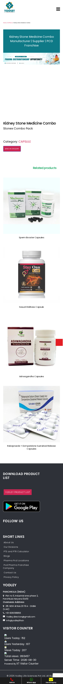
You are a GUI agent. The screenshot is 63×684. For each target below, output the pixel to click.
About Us (9, 542)
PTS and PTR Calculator (16, 551)
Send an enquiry (12, 149)
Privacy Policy (11, 577)
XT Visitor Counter (27, 663)
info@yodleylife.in (15, 620)
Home (4, 22)
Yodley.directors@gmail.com (20, 616)
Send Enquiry (51, 682)
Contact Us (10, 572)
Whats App (31, 682)
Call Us (12, 682)
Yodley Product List (17, 492)
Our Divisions (11, 547)
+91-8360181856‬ (13, 612)
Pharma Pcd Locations (16, 560)
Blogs (7, 556)
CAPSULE (10, 22)
